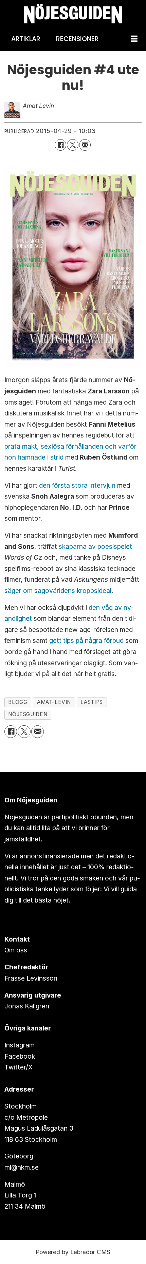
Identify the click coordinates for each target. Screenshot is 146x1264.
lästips (91, 702)
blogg (17, 702)
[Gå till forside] (73, 14)
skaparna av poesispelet (95, 546)
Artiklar (25, 38)
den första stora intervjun (78, 485)
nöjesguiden (27, 714)
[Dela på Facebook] (60, 145)
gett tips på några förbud (87, 640)
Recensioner (77, 38)
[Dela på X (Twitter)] (72, 145)
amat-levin (54, 702)
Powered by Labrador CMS (73, 1252)
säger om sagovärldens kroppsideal (57, 591)
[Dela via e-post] (85, 145)
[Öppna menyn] (134, 39)
